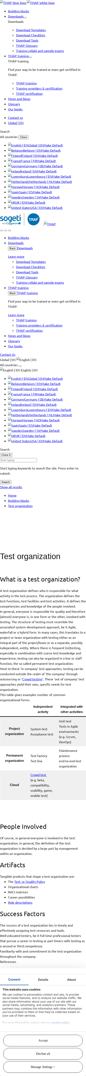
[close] (5, 230)
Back (13, 248)
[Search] (1, 230)
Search (6, 482)
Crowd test (38, 775)
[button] (25, 17)
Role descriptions (20, 902)
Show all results (11, 487)
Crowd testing (32, 679)
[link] (27, 3)
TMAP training (27, 293)
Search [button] (5, 131)
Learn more (16, 256)
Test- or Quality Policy (29, 881)
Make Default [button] (53, 145)
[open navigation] (9, 230)
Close (23, 137)
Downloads (25, 248)
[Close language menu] (20, 366)
